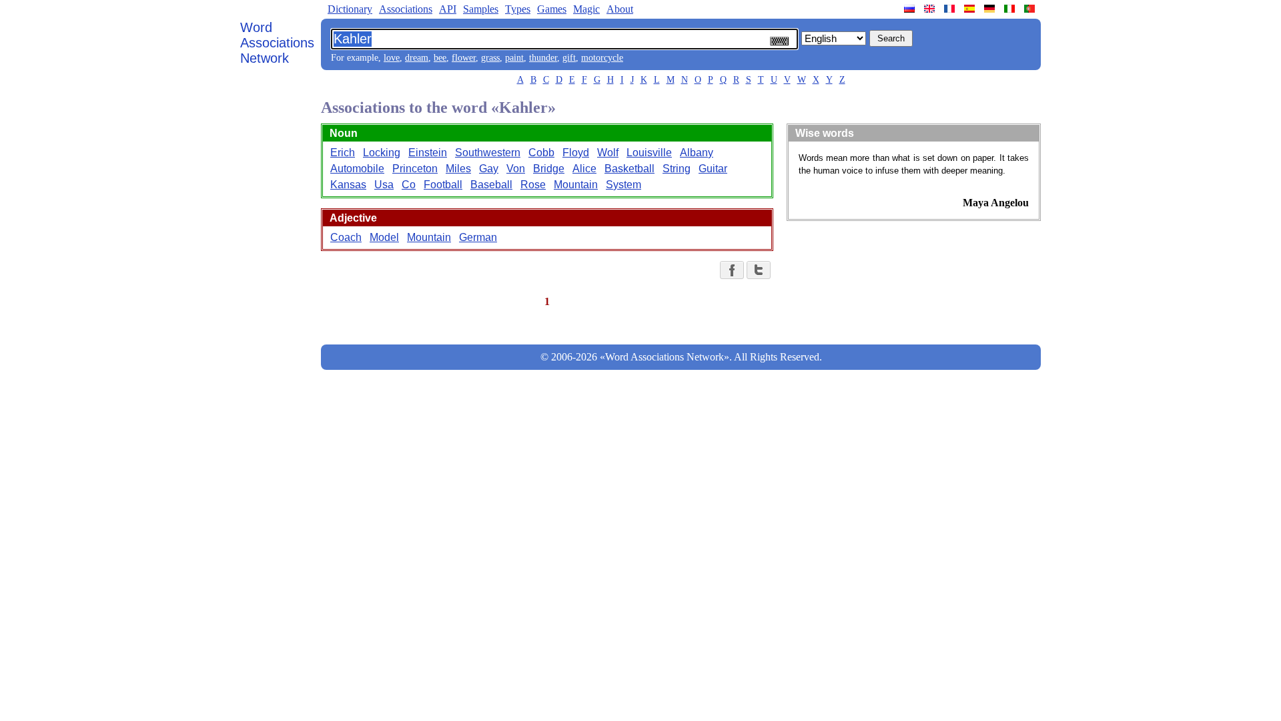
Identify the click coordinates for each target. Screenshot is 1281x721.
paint (514, 58)
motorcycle (602, 58)
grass (490, 58)
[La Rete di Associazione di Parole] (1010, 9)
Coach (346, 237)
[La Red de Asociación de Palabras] (970, 9)
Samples (480, 9)
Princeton (415, 168)
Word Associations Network (277, 42)
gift (569, 58)
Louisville (649, 152)
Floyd (575, 152)
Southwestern (487, 152)
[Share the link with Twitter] (759, 270)
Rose (533, 184)
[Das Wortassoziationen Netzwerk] (990, 9)
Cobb (541, 152)
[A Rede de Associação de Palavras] (1030, 9)
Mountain (576, 184)
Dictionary (350, 9)
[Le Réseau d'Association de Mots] (950, 9)
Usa (384, 184)
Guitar (713, 168)
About (619, 9)
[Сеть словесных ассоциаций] (910, 9)
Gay (488, 168)
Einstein (427, 152)
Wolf (607, 152)
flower (464, 58)
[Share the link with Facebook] (732, 270)
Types (517, 9)
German (478, 237)
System (623, 184)
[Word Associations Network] (930, 9)
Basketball (629, 168)
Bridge (548, 168)
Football (443, 184)
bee (440, 58)
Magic (586, 9)
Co (409, 184)
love (392, 58)
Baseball (491, 184)
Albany (696, 152)
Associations (405, 9)
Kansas (348, 184)
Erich (342, 152)
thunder (543, 58)
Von (515, 168)
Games (551, 9)
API (447, 9)
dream (416, 58)
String (677, 168)
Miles (458, 168)
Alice (584, 168)
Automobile (357, 168)
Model (384, 237)
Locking (381, 152)
